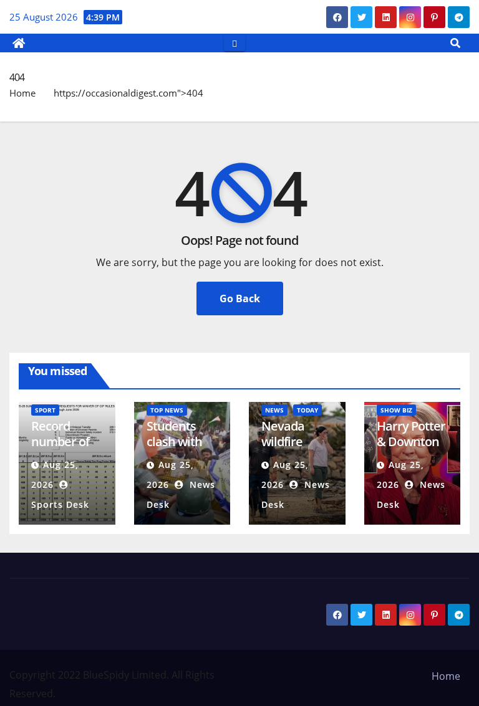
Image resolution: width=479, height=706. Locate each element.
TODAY (307, 410)
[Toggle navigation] (234, 42)
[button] (455, 43)
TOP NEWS (166, 410)
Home (22, 93)
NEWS (274, 410)
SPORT (45, 410)
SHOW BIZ (396, 410)
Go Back (240, 298)
